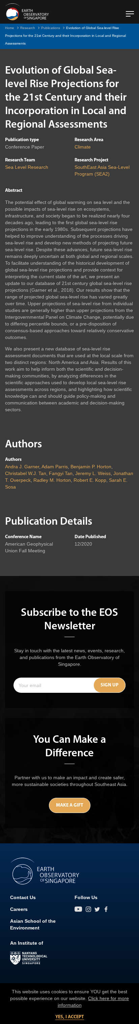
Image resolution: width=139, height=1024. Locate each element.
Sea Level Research (26, 167)
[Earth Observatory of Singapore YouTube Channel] (78, 909)
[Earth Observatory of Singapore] (27, 11)
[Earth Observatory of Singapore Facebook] (106, 909)
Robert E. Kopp (90, 480)
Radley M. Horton (52, 480)
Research (27, 28)
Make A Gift (69, 805)
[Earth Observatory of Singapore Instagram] (88, 909)
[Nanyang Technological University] (28, 958)
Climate (83, 147)
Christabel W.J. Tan (25, 473)
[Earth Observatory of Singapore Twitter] (97, 909)
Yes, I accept (69, 1017)
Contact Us (23, 897)
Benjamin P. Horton (91, 466)
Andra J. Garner (22, 466)
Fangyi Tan (61, 473)
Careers (19, 909)
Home (9, 28)
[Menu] (130, 11)
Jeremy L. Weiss (93, 473)
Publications (50, 28)
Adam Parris (54, 466)
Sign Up (109, 685)
